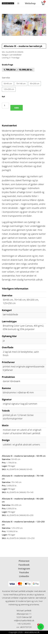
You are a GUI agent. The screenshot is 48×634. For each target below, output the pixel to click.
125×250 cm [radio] (9, 89)
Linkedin (24, 576)
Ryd (3, 96)
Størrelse (6, 77)
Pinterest (24, 560)
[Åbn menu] (18, 3)
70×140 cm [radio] (21, 83)
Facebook (24, 564)
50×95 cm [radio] (8, 83)
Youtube (24, 572)
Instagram (24, 568)
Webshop (30, 3)
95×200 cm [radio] (34, 83)
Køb (16, 108)
